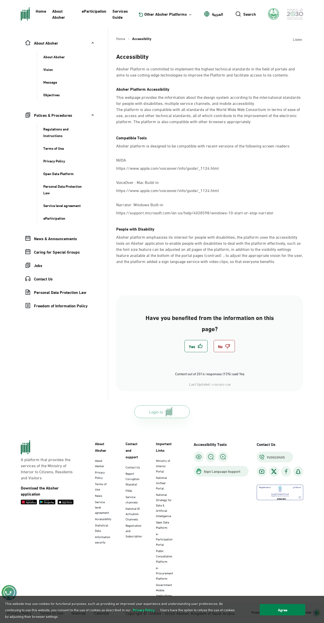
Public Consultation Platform (164, 556)
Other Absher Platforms (165, 14)
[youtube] (262, 471)
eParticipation (94, 10)
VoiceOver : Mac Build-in (138, 181)
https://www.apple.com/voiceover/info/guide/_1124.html (167, 168)
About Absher (58, 14)
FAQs (129, 490)
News (98, 495)
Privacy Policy (100, 474)
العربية (217, 14)
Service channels (132, 499)
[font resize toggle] (211, 457)
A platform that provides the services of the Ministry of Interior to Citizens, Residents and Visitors (47, 468)
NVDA (121, 159)
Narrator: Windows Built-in (140, 204)
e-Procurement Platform (164, 573)
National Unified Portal (161, 483)
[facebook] (286, 471)
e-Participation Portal (164, 539)
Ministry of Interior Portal (163, 466)
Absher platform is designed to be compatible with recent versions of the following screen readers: (203, 146)
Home (41, 10)
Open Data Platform (162, 524)
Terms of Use (101, 486)
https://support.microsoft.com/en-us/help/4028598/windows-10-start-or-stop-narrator (195, 212)
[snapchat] (298, 471)
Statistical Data (101, 527)
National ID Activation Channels (133, 513)
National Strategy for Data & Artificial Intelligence (164, 505)
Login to (156, 411)
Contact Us (133, 467)
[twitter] (274, 471)
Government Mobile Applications (164, 590)
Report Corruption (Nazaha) (132, 478)
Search (249, 14)
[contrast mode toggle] (199, 457)
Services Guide (120, 14)
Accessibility (103, 518)
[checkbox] (196, 346)
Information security (102, 539)
